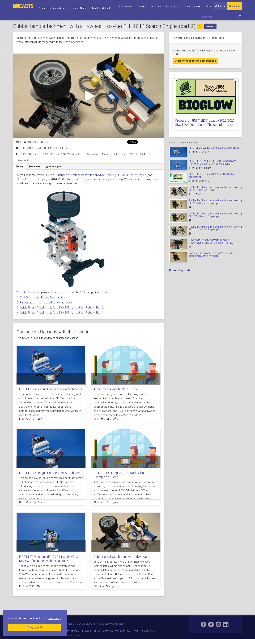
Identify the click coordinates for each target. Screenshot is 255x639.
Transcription (55, 166)
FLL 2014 (140, 154)
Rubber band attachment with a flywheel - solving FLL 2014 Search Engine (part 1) (215, 228)
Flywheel (106, 154)
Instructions (173, 6)
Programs (147, 631)
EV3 (131, 154)
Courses (141, 6)
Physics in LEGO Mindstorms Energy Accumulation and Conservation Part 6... (211, 241)
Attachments (93, 154)
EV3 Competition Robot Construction (42, 297)
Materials (35, 166)
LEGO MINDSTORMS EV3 (56, 148)
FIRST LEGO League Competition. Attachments (50, 389)
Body (20, 166)
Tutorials (156, 6)
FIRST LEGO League (30, 154)
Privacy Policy (91, 631)
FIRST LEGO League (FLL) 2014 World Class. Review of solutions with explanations (213, 162)
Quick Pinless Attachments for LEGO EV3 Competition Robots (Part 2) (62, 307)
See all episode (181, 270)
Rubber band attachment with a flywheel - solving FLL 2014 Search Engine (215, 188)
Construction (24, 160)
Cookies (108, 631)
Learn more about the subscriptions (195, 60)
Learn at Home (78, 8)
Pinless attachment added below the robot (46, 302)
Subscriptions (192, 6)
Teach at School (101, 8)
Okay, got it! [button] (35, 627)
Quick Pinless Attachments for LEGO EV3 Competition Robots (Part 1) (62, 312)
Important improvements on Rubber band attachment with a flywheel (211, 254)
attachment (29, 292)
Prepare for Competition (52, 8)
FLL (150, 154)
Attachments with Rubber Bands (115, 389)
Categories (122, 631)
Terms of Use (70, 631)
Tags (135, 631)
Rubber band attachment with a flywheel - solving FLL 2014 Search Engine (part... (215, 201)
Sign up (235, 6)
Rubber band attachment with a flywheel (120, 556)
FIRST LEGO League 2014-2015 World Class (63, 154)
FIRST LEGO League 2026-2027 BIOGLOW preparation (211, 175)
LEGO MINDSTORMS (31, 148)
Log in (221, 6)
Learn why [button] (54, 618)
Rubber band (119, 154)
